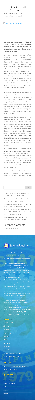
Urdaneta (7, 350)
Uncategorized (8, 16)
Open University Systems (12, 356)
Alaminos (7, 326)
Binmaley (7, 336)
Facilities (6, 387)
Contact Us (6, 393)
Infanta (6, 340)
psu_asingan (9, 14)
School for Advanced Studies (13, 353)
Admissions (7, 380)
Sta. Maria (7, 346)
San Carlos (7, 343)
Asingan (6, 329)
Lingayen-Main (8, 323)
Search (28, 187)
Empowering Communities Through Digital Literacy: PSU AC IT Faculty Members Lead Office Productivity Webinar (17, 212)
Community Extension (9, 383)
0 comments (18, 16)
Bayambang (7, 333)
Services (6, 390)
